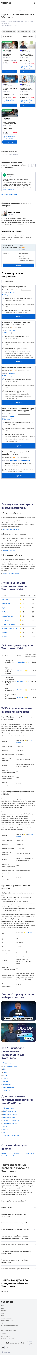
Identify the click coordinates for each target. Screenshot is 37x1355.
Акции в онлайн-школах (11, 573)
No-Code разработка (10, 1066)
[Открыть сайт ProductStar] (3, 51)
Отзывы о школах (9, 550)
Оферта (3, 1323)
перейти (19, 316)
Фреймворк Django (9, 1117)
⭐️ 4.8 (27, 662)
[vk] (30, 1343)
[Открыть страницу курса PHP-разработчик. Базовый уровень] (3, 85)
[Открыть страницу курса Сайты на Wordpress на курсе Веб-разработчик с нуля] (3, 119)
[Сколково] (5, 1352)
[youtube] (7, 1347)
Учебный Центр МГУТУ (9, 628)
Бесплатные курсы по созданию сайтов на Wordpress (5, 1291)
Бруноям (5, 599)
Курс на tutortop (29, 1153)
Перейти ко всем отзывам (9, 194)
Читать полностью (8, 189)
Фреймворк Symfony (10, 1114)
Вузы (2, 1308)
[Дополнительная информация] (29, 61)
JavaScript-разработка (11, 1120)
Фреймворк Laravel (9, 1111)
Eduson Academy (7, 616)
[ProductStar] (4, 175)
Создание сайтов (9, 1063)
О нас (2, 1313)
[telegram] (3, 1347)
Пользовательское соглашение (10, 1328)
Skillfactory (20, 681)
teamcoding (21, 697)
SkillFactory (5, 612)
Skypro (21, 245)
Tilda (4, 1069)
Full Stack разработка (11, 1135)
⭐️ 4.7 (27, 671)
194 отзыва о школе (26, 290)
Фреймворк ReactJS (10, 1123)
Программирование (14, 10)
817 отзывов (22, 249)
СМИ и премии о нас (7, 1320)
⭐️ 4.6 (27, 690)
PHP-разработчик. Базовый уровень (16, 367)
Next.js (5, 1129)
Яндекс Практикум (8, 624)
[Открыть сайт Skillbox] (21, 51)
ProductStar (7, 50)
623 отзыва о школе (25, 457)
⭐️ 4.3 (27, 697)
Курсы (3, 1305)
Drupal (5, 1075)
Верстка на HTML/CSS (10, 1087)
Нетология (7, 118)
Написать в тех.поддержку (8, 1330)
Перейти (18, 265)
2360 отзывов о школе (24, 327)
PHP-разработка (8, 1108)
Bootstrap (7, 1090)
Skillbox (24, 50)
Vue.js (5, 1126)
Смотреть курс (10, 71)
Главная (3, 10)
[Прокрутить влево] (30, 165)
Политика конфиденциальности (10, 1325)
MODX (5, 1072)
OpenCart (6, 1081)
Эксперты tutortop (6, 1318)
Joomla (5, 1078)
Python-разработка (24, 31)
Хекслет (4, 632)
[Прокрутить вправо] (34, 165)
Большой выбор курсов (11, 529)
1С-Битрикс (7, 1084)
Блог (2, 1315)
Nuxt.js (5, 1132)
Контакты (4, 1310)
